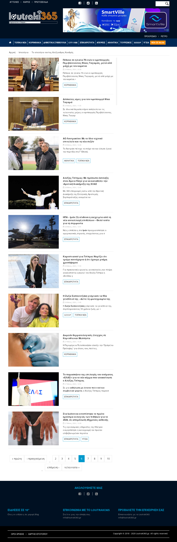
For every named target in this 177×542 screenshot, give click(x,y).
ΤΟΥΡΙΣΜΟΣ (126, 42)
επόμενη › (53, 467)
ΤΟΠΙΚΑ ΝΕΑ (20, 42)
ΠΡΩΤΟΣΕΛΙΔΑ (41, 2)
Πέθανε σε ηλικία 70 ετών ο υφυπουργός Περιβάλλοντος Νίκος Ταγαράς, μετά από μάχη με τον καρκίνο (87, 63)
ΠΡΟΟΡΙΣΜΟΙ (150, 36)
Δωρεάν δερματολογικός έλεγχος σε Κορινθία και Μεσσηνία (84, 337)
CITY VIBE (73, 42)
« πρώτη (17, 458)
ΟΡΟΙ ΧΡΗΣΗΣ (17, 534)
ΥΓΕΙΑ (146, 42)
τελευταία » (72, 467)
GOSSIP (137, 42)
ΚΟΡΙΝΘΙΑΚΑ (35, 42)
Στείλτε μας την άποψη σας (76, 514)
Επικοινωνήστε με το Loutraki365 (134, 514)
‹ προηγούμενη (36, 458)
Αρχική (12, 52)
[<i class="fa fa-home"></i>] (10, 43)
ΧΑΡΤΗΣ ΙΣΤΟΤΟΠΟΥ (37, 534)
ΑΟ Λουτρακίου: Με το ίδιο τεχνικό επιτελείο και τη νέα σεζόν (82, 140)
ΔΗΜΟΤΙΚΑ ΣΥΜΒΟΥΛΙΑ (54, 42)
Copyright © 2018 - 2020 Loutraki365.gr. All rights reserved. (140, 533)
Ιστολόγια (23, 52)
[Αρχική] (33, 17)
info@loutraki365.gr (72, 517)
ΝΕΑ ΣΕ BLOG (157, 42)
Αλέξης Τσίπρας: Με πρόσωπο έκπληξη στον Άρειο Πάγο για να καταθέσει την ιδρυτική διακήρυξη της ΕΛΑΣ (86, 181)
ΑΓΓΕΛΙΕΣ (14, 2)
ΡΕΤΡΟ (164, 36)
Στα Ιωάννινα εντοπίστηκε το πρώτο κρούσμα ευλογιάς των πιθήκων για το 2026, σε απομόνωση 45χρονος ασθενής (85, 416)
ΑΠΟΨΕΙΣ (101, 42)
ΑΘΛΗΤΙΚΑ (113, 42)
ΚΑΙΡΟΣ (26, 2)
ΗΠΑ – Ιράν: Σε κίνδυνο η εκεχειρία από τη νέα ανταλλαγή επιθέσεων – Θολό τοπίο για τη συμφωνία (87, 220)
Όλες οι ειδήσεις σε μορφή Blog (23, 514)
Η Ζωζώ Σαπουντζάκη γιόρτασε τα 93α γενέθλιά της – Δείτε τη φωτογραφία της (86, 297)
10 (108, 458)
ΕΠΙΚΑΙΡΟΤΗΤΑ (87, 42)
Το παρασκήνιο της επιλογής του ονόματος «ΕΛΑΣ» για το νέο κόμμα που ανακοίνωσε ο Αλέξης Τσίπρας (88, 377)
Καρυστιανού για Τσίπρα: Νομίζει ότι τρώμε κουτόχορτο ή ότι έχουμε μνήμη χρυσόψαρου (85, 259)
